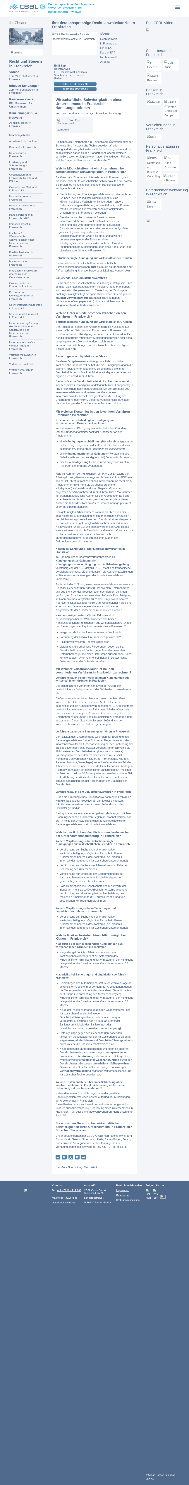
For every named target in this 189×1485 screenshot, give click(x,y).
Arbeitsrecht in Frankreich (24, 141)
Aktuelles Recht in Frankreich (20, 124)
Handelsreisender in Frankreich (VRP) (21, 216)
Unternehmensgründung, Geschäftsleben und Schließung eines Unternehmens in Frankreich (24, 330)
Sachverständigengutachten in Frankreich (25, 306)
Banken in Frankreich (154, 92)
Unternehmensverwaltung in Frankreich (167, 192)
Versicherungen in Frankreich (160, 127)
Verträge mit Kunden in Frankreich (22, 356)
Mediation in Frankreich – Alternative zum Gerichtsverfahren (24, 274)
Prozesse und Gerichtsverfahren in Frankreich (21, 295)
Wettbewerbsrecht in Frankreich (21, 371)
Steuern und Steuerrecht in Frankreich (23, 315)
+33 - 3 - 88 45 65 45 (75, 83)
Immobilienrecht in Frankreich (20, 225)
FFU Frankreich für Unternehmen (20, 105)
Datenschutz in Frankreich (18, 154)
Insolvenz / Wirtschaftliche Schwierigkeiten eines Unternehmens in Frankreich (22, 240)
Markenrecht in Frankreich (18, 263)
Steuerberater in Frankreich (159, 53)
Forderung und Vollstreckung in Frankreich (18, 165)
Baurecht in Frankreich (22, 147)
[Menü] (177, 7)
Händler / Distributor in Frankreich (22, 207)
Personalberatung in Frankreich (162, 148)
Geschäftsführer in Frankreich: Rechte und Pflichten (23, 178)
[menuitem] (177, 7)
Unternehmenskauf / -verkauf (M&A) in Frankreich (22, 345)
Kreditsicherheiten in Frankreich (21, 254)
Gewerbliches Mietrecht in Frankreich (23, 189)
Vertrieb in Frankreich (21, 363)
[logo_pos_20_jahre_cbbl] (27, 8)
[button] (58, 1157)
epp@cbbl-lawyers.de (75, 88)
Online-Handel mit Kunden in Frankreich (21, 285)
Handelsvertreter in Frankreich (20, 198)
